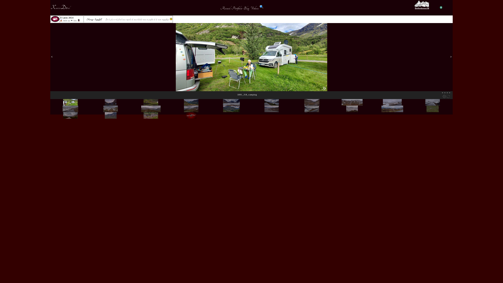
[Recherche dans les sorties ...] (261, 8)
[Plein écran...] (448, 96)
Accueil (225, 8)
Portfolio (236, 8)
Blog (246, 8)
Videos (254, 8)
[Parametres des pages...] (441, 7)
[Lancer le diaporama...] (444, 96)
